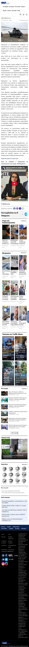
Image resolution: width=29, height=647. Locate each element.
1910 (18, 428)
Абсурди (23, 528)
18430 (10, 458)
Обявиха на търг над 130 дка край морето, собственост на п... (12, 519)
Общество (16, 527)
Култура (14, 10)
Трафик (11, 528)
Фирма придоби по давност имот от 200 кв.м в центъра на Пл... (13, 515)
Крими (4, 10)
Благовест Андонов (24, 20)
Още (18, 10)
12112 (4, 277)
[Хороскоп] (14, 483)
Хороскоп (4, 464)
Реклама (3, 537)
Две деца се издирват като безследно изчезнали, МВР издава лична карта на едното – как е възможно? (14, 272)
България (11, 6)
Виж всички (23, 220)
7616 (4, 328)
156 (18, 394)
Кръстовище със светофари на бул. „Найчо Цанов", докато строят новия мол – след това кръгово (6, 272)
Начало (3, 527)
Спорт (9, 10)
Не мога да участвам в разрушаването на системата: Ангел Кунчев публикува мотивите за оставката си (15, 323)
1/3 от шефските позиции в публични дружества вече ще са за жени (22, 242)
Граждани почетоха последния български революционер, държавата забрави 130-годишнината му (6, 298)
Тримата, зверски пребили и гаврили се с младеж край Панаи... (14, 506)
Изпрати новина (28, 317)
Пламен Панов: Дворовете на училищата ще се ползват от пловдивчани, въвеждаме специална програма (23, 298)
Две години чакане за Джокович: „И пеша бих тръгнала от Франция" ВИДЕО (7, 352)
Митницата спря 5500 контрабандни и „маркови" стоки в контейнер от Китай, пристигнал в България (15, 242)
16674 (24, 384)
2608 (21, 328)
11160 (11, 384)
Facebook (14, 208)
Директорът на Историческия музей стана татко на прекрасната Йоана (17, 419)
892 (18, 421)
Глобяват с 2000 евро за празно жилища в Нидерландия (18, 412)
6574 (21, 303)
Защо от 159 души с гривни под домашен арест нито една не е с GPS (5, 242)
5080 (21, 277)
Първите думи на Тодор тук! (9, 158)
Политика (17, 6)
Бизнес (23, 6)
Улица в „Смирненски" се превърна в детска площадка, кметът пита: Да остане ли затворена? (8, 376)
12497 (19, 301)
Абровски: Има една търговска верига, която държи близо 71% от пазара (18, 426)
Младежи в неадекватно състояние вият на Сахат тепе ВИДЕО (14, 502)
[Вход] (20, 15)
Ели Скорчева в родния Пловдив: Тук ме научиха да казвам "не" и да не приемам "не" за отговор (22, 323)
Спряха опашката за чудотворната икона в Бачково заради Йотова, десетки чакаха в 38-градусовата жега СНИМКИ (20, 350)
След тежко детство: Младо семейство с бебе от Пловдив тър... (14, 510)
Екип (9, 534)
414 (18, 414)
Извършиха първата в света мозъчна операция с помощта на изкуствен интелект (17, 399)
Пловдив (5, 6)
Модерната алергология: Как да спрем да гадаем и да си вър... (13, 456)
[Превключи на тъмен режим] (27, 14)
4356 (10, 301)
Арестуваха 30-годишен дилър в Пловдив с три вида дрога (5, 323)
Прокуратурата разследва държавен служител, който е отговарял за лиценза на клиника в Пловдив (15, 298)
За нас (2, 534)
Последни (4, 388)
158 (3, 247)
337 (20, 247)
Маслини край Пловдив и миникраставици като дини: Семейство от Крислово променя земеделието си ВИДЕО (21, 375)
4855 (18, 326)
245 (18, 245)
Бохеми (17, 528)
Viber (17, 208)
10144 (24, 359)
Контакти (3, 545)
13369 (11, 359)
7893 (12, 277)
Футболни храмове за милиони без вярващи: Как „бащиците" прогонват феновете (23, 272)
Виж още (13, 433)
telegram (20, 208)
